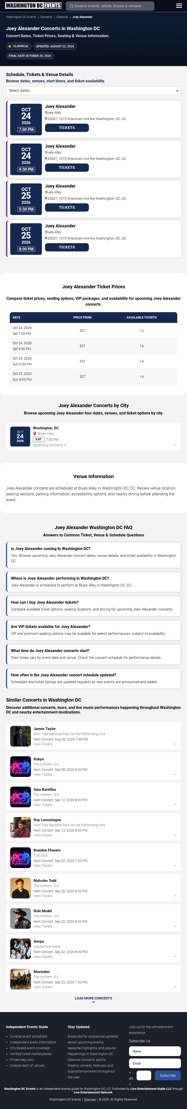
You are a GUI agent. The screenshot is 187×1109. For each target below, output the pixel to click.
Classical (62, 17)
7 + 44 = (131, 1075)
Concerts (46, 17)
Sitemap (90, 1099)
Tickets (67, 128)
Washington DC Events (21, 17)
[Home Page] (33, 6)
